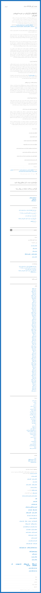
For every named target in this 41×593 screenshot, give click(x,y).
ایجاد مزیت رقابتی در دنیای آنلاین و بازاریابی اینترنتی (29, 152)
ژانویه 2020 (34, 374)
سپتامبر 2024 (33, 295)
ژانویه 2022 (34, 340)
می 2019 (34, 385)
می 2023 (34, 318)
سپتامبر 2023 (33, 312)
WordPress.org (33, 462)
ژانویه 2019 (34, 389)
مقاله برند (34, 442)
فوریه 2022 (34, 339)
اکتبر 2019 (34, 378)
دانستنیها (34, 416)
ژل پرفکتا (34, 563)
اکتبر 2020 (34, 361)
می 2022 (34, 334)
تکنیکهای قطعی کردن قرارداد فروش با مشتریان (30, 140)
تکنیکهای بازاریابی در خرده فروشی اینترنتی (24, 24)
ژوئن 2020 (34, 367)
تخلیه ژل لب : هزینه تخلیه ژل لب (30, 215)
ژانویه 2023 (34, 323)
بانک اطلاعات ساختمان (33, 518)
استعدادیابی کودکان (33, 197)
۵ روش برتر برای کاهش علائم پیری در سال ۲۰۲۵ (28, 267)
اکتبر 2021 (34, 344)
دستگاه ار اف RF (33, 417)
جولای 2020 (34, 365)
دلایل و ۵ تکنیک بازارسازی (33, 136)
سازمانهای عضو (33, 428)
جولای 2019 (34, 382)
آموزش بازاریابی (34, 532)
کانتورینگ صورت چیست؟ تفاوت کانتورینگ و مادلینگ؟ (27, 218)
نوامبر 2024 (34, 292)
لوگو (36, 498)
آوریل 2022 (34, 336)
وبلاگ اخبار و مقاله (33, 448)
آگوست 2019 (34, 381)
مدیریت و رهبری (33, 437)
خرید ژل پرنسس (33, 413)
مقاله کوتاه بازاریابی (32, 445)
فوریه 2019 (34, 388)
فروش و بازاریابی (33, 434)
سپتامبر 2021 (33, 346)
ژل (35, 424)
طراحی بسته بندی (34, 245)
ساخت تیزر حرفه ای (33, 473)
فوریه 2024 (34, 305)
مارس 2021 (34, 354)
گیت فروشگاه (27, 523)
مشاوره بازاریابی (32, 75)
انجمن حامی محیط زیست (32, 540)
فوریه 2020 (34, 372)
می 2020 (34, 368)
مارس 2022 (34, 337)
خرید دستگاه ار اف (33, 411)
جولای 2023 (34, 315)
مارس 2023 (34, 320)
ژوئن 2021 (34, 350)
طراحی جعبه (35, 481)
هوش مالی (29, 515)
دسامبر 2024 (34, 291)
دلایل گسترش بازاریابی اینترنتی (32, 163)
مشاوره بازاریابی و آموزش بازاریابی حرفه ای (29, 495)
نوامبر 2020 (34, 360)
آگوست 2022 (34, 330)
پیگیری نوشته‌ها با (32, 459)
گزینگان (6, 6)
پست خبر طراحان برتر (30, 6)
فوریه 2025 (34, 288)
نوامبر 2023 (34, 309)
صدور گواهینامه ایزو (26, 526)
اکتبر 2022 (34, 327)
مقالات (35, 438)
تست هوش (34, 199)
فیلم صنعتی (35, 501)
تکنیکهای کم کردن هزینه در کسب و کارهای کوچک (30, 144)
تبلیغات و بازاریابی (33, 409)
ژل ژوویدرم (18, 563)
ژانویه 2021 (34, 357)
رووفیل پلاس (34, 421)
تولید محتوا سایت (34, 504)
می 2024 (34, 301)
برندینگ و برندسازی (34, 487)
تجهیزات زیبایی (33, 410)
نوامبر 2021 (34, 343)
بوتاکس (35, 407)
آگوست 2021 (34, 347)
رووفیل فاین (34, 423)
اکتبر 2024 (34, 294)
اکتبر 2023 (34, 311)
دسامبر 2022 (34, 325)
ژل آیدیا (28, 565)
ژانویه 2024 (34, 306)
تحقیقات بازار (28, 529)
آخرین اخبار (34, 400)
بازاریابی (34, 404)
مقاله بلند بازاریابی (33, 444)
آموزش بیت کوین (34, 537)
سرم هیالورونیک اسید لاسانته (31, 430)
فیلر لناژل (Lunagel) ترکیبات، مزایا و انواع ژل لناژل (27, 210)
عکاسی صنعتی (34, 256)
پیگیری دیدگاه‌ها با (32, 460)
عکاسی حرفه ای (34, 476)
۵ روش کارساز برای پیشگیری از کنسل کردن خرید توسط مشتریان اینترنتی (26, 148)
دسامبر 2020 (34, 358)
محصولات (34, 435)
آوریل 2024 (34, 302)
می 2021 (34, 351)
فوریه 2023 (34, 322)
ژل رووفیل (34, 427)
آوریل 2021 (34, 353)
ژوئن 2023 (34, 316)
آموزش (35, 402)
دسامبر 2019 (34, 375)
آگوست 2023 (34, 313)
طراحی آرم (30, 509)
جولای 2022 (34, 332)
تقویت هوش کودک (29, 543)
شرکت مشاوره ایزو (33, 526)
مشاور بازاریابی (28, 532)
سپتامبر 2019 (33, 379)
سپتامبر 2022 (33, 329)
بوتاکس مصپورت (34, 556)
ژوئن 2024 (34, 299)
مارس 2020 (34, 371)
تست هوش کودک (34, 515)
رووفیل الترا (34, 420)
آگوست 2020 (34, 364)
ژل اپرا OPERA (33, 221)
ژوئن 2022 (34, 333)
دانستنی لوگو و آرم (33, 414)
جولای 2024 (34, 298)
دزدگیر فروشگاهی (34, 523)
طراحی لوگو (35, 248)
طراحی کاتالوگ (34, 490)
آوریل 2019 (34, 386)
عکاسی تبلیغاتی (34, 484)
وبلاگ (36, 579)
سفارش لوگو (35, 251)
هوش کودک (35, 543)
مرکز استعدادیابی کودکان (32, 547)
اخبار (35, 403)
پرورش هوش (33, 200)
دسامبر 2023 (34, 308)
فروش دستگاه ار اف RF (32, 431)
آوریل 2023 (34, 319)
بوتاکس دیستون (34, 559)
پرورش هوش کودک (33, 551)
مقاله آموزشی (33, 441)
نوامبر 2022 (34, 326)
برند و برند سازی (33, 406)
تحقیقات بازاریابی (34, 529)
